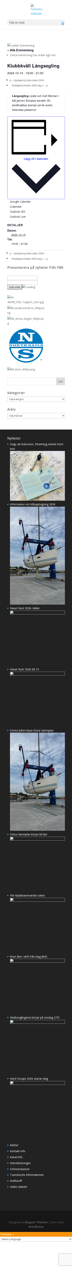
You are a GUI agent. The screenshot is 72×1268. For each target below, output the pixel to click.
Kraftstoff (16, 1181)
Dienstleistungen (20, 1163)
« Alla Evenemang (20, 50)
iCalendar (16, 206)
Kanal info (16, 1157)
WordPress (36, 1226)
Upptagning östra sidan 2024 (28, 80)
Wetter (14, 1145)
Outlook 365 (17, 211)
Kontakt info (17, 1151)
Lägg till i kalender (36, 159)
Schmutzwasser (20, 1169)
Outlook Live (18, 216)
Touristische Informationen (27, 1175)
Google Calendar (20, 201)
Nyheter (14, 438)
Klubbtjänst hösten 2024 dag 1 (29, 85)
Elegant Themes (36, 1222)
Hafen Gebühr (18, 1187)
